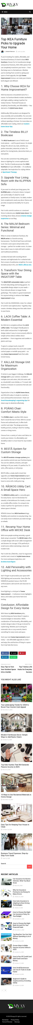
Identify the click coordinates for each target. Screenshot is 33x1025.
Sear (29, 866)
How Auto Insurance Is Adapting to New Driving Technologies (21, 903)
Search (3, 863)
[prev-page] (2, 990)
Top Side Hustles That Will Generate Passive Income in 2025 (15, 766)
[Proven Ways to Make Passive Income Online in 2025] (6, 946)
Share (6, 653)
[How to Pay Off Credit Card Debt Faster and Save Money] (6, 957)
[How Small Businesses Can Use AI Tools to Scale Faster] (6, 968)
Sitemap (17, 1022)
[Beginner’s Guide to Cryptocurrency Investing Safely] (6, 979)
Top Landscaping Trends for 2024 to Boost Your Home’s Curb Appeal (15, 706)
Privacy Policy (15, 1020)
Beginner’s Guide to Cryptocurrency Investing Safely (22, 981)
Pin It (23, 653)
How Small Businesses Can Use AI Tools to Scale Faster (22, 970)
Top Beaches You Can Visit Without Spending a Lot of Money (22, 936)
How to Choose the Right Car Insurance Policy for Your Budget (21, 914)
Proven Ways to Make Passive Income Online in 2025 (21, 947)
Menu (5, 12)
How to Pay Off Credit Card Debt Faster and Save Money (22, 958)
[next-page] (5, 990)
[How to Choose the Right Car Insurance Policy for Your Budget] (6, 912)
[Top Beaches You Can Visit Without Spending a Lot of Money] (6, 935)
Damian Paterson (10, 51)
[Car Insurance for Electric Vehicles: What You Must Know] (6, 879)
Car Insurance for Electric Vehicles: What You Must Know (22, 881)
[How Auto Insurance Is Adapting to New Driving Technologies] (6, 901)
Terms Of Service (7, 1022)
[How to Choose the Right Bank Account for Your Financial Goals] (6, 924)
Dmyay (13, 1016)
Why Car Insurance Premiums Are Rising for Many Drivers (21, 892)
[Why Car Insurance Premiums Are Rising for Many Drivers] (6, 890)
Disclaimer (5, 1020)
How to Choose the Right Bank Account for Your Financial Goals (21, 925)
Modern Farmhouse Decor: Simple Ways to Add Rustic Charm (14, 736)
